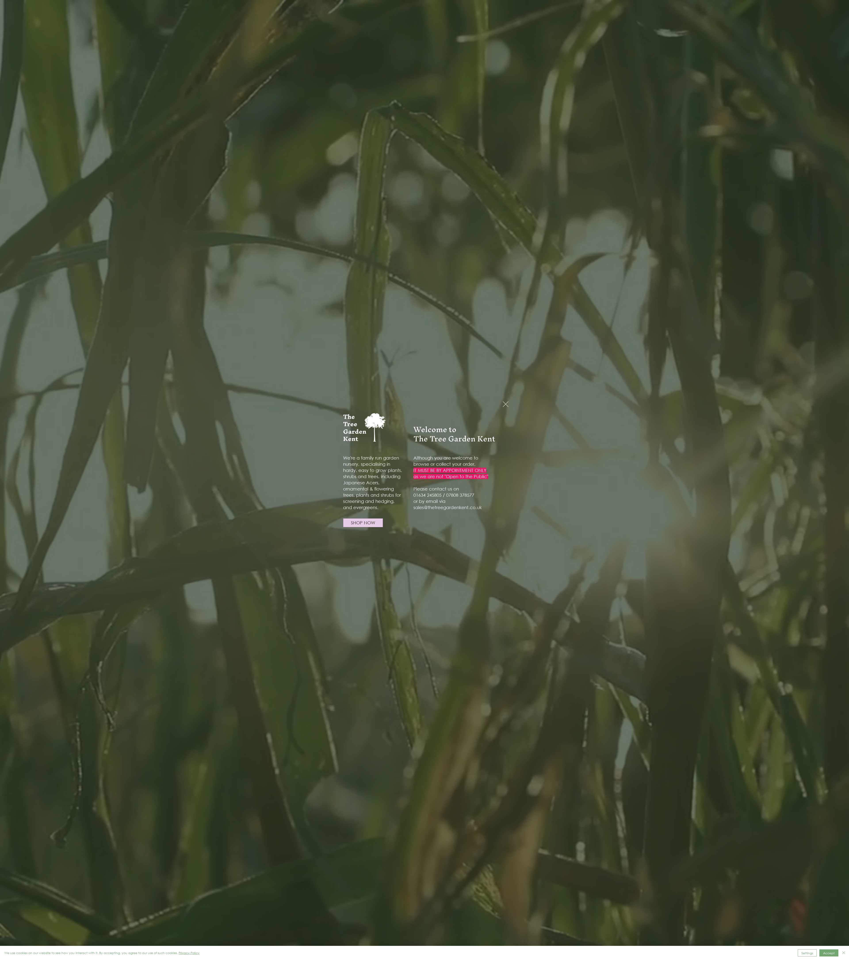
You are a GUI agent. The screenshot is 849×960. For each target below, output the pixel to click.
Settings (807, 953)
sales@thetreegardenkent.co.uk (447, 507)
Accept (829, 953)
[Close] (843, 952)
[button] (505, 404)
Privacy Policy (189, 953)
